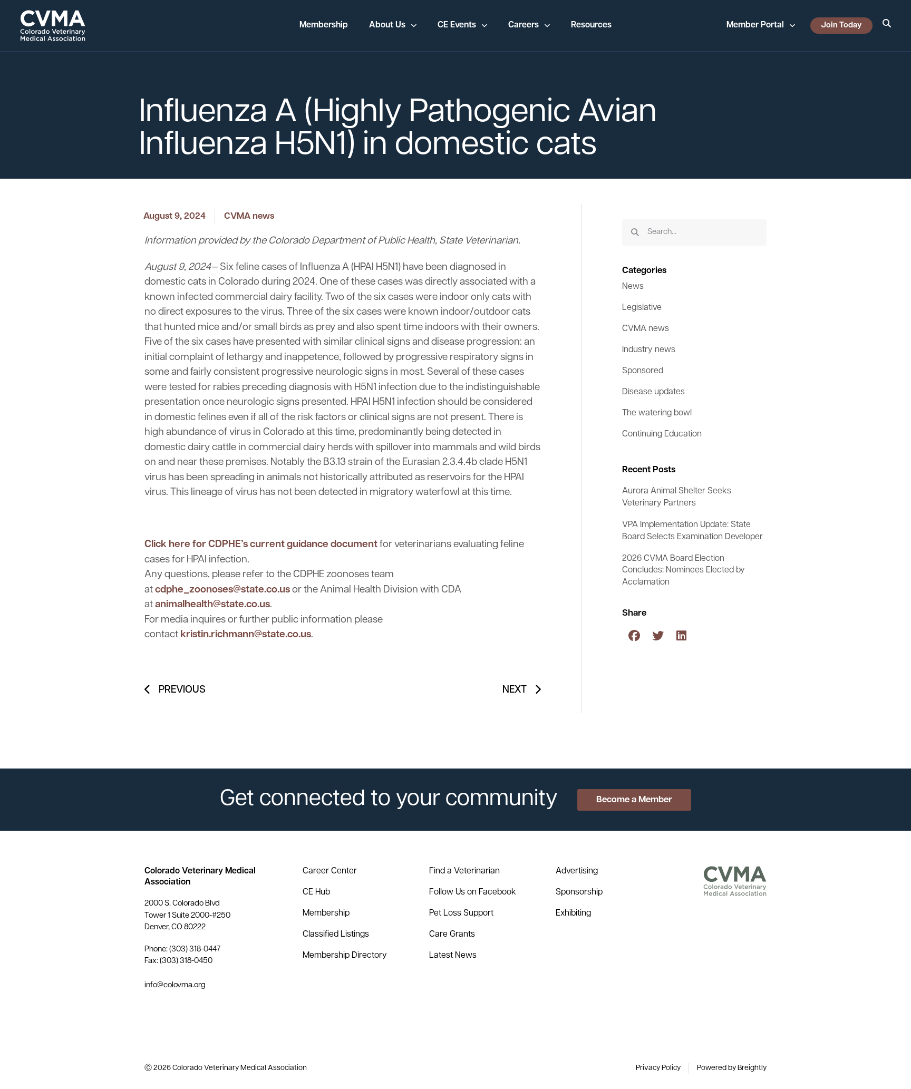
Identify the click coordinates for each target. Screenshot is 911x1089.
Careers (523, 25)
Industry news (648, 350)
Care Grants (452, 934)
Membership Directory (345, 955)
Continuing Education (662, 434)
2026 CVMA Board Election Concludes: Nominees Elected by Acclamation (683, 571)
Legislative (642, 308)
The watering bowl (657, 413)
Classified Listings (336, 934)
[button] (634, 635)
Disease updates (653, 392)
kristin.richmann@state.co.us (245, 635)
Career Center (330, 871)
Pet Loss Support (461, 913)
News (633, 287)
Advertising (577, 871)
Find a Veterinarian (464, 871)
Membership (323, 25)
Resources (591, 25)
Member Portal (755, 25)
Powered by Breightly (732, 1068)
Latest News (453, 955)
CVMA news (249, 216)
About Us (387, 25)
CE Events (457, 25)
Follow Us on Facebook (472, 892)
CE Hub (316, 892)
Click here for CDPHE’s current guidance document (260, 545)
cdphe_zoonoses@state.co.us (222, 590)
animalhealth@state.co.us (212, 605)
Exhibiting (573, 913)
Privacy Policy (658, 1068)
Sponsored (642, 371)
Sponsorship (579, 892)
